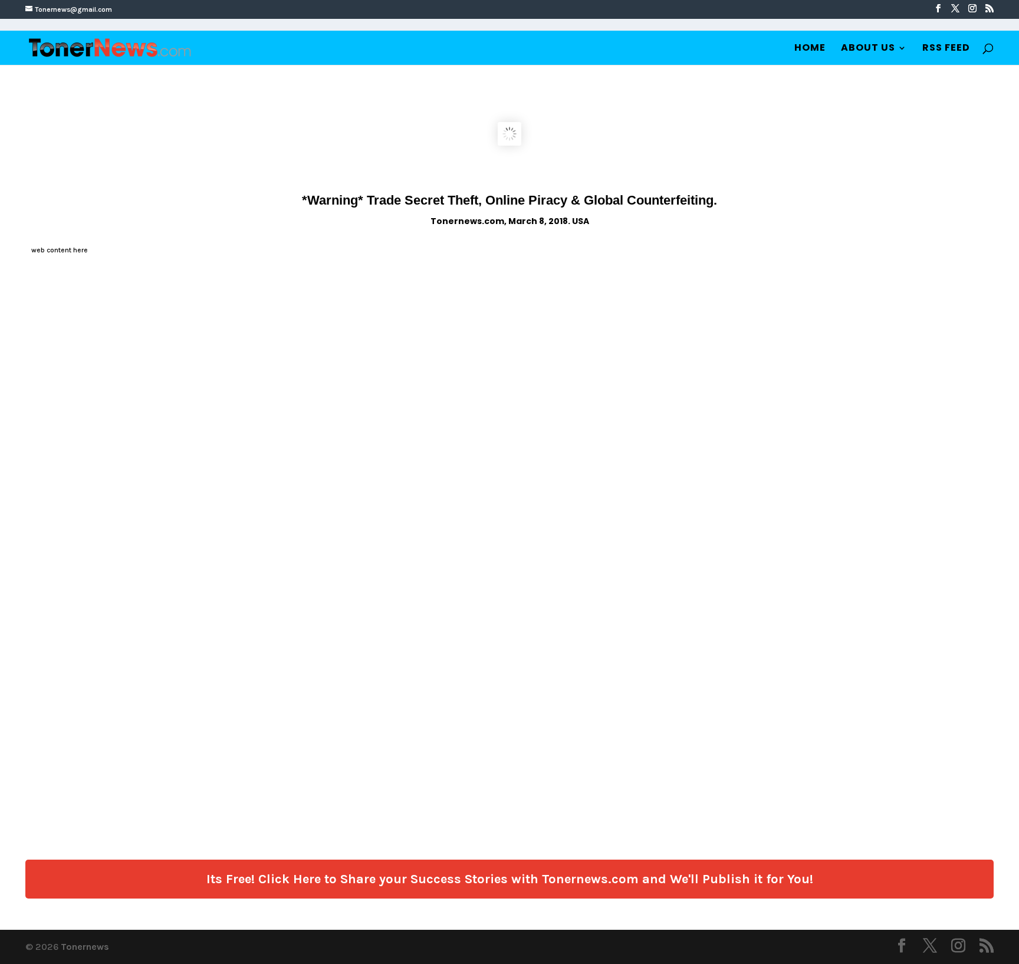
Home (810, 49)
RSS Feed (946, 49)
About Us (868, 49)
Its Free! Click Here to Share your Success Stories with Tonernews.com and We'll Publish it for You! (509, 879)
